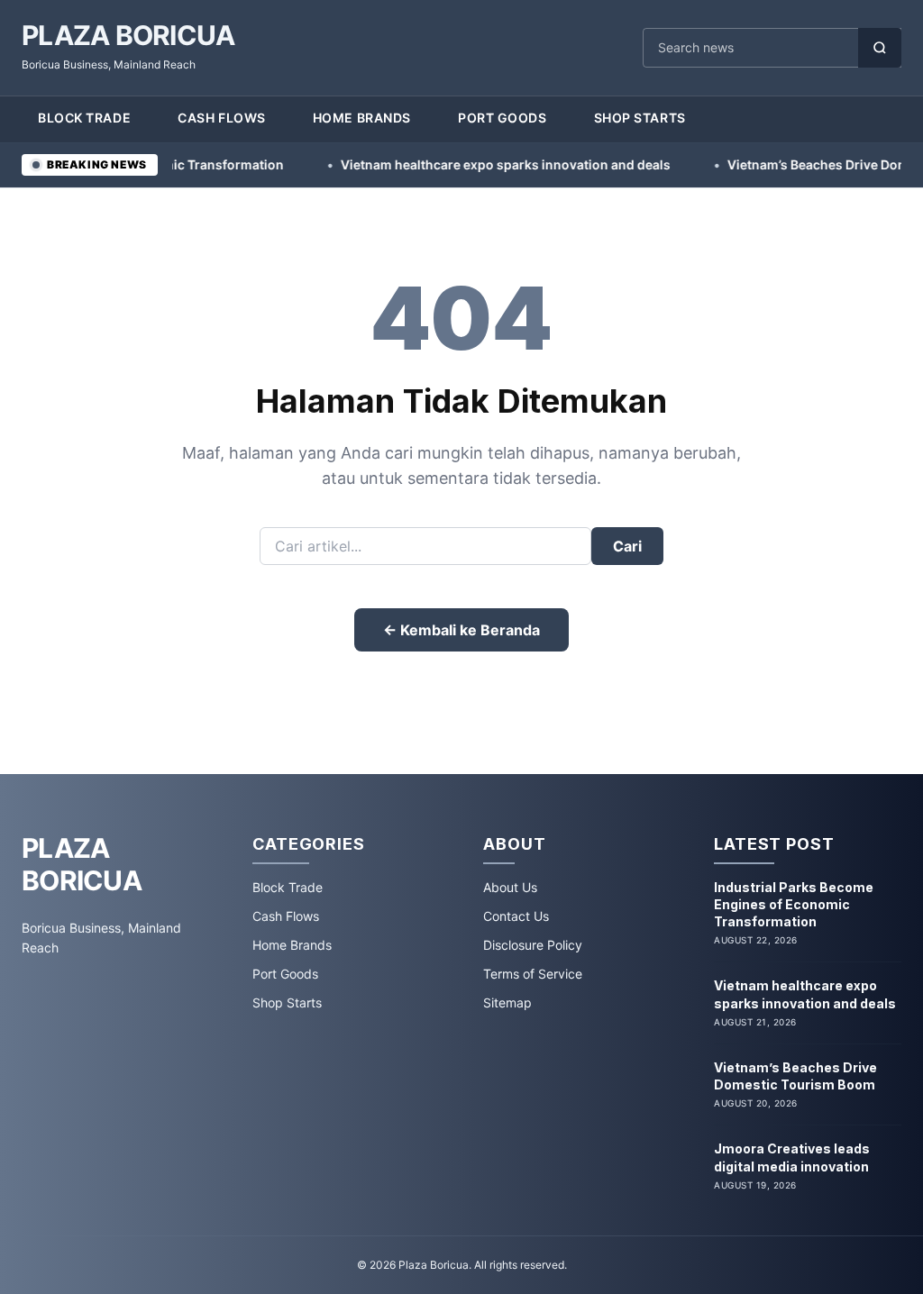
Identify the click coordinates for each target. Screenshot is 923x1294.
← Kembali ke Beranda (461, 630)
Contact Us (516, 916)
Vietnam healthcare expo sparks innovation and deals (471, 164)
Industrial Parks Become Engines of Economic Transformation (793, 904)
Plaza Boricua (128, 35)
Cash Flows (222, 117)
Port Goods (502, 117)
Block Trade (84, 117)
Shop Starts (640, 117)
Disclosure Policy (532, 944)
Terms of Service (532, 973)
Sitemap (507, 1002)
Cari (627, 546)
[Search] (879, 48)
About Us (510, 887)
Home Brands (362, 117)
